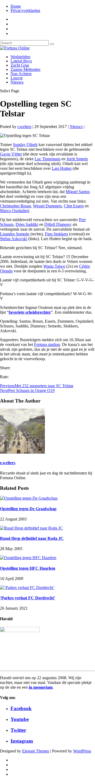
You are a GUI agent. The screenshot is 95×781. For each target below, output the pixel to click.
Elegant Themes (35, 751)
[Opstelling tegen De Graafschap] (29, 498)
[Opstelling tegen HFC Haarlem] (28, 557)
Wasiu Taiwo (54, 266)
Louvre (17, 78)
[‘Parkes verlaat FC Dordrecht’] (27, 587)
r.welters (24, 126)
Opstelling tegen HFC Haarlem (27, 568)
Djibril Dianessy (58, 224)
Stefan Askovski (13, 238)
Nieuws (17, 82)
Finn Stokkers (56, 234)
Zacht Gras (20, 65)
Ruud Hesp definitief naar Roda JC (32, 538)
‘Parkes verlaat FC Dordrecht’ (27, 598)
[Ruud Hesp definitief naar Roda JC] (31, 528)
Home (16, 6)
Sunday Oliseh (25, 144)
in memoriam (41, 687)
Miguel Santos (78, 191)
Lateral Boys (21, 61)
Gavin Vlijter (11, 154)
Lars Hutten (62, 168)
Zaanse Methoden (25, 69)
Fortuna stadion (47, 344)
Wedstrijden (20, 56)
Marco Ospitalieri (14, 210)
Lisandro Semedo (14, 234)
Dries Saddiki (27, 224)
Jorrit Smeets (77, 159)
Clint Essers (74, 206)
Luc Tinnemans (47, 159)
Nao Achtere (21, 73)
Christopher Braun (15, 206)
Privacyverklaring (25, 10)
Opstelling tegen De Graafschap (28, 508)
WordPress (82, 751)
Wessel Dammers (47, 206)
